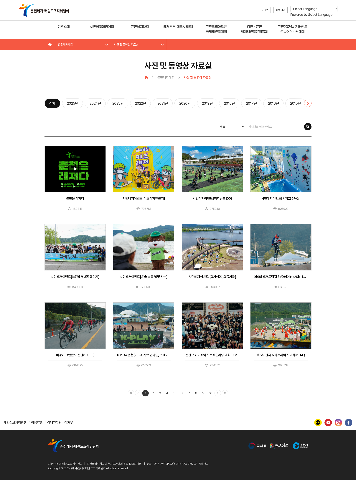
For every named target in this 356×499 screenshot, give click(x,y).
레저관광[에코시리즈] (178, 27)
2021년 (162, 103)
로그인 (265, 10)
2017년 (251, 103)
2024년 (95, 103)
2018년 (229, 103)
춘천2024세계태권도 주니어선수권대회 (292, 29)
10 (210, 393)
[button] (303, 103)
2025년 (72, 103)
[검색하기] (308, 126)
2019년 (207, 103)
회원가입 (281, 10)
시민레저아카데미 (102, 27)
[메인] (50, 44)
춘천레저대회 (140, 27)
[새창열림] (257, 445)
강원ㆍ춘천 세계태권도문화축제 (254, 29)
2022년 (140, 103)
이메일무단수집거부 (60, 422)
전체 (52, 103)
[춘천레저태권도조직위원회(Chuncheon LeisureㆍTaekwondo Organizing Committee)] (44, 10)
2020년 (184, 103)
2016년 (273, 103)
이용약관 (37, 422)
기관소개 (63, 27)
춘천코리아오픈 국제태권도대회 (216, 29)
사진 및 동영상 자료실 (126, 44)
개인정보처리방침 (15, 422)
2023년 (117, 103)
